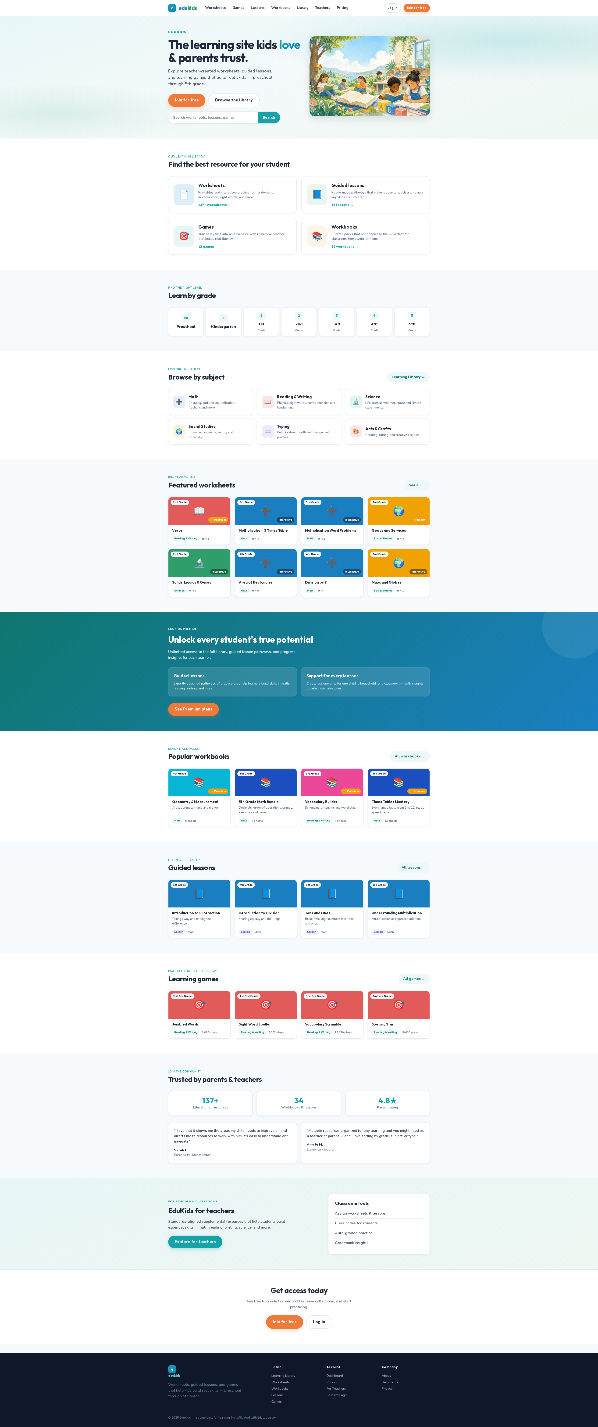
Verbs (177, 530)
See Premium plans (193, 709)
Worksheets (215, 7)
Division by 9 (316, 582)
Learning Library (283, 1375)
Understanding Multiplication (397, 913)
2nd (299, 322)
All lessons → (413, 867)
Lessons (258, 7)
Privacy (387, 1388)
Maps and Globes (387, 582)
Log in (393, 8)
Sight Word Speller (255, 1024)
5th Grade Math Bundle (259, 802)
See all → (417, 485)
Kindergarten (223, 322)
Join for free (417, 8)
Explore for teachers (195, 1241)
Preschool (186, 322)
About (386, 1375)
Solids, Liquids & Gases (191, 582)
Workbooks (280, 7)
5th (412, 322)
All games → (414, 978)
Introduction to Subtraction (196, 913)
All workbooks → (410, 756)
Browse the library (234, 100)
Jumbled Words (185, 1024)
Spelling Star (383, 1024)
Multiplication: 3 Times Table (263, 530)
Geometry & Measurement (195, 802)
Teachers (322, 7)
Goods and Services (389, 530)
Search (269, 117)
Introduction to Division (259, 913)
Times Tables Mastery (390, 802)
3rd (336, 322)
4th (374, 322)
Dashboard (335, 1375)
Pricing (343, 7)
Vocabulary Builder (321, 802)
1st (261, 322)
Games (238, 7)
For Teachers (336, 1388)
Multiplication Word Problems (330, 530)
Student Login (337, 1395)
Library (303, 7)
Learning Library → (408, 377)
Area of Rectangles (256, 582)
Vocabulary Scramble (323, 1024)
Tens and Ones (317, 913)
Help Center (391, 1382)
